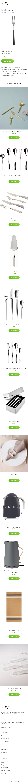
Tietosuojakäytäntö (6, 770)
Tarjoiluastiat (4, 749)
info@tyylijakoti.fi (5, 727)
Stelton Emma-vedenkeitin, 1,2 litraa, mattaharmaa (14, 571)
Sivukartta (3, 773)
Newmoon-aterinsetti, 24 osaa (14, 325)
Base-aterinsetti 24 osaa (14, 421)
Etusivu (3, 12)
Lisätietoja (7, 61)
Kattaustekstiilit (5, 738)
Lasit (2, 747)
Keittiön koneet (5, 741)
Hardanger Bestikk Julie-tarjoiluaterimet (14, 175)
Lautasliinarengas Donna (14, 474)
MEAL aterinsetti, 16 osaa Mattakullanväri (14, 132)
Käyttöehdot (4, 767)
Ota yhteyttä (4, 765)
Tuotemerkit (4, 752)
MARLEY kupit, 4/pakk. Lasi (14, 688)
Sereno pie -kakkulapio (14, 272)
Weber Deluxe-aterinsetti (14, 219)
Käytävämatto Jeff (14, 630)
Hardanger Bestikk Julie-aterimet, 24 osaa (14, 368)
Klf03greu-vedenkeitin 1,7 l (14, 527)
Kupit (2, 744)
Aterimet (10, 51)
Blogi (2, 762)
